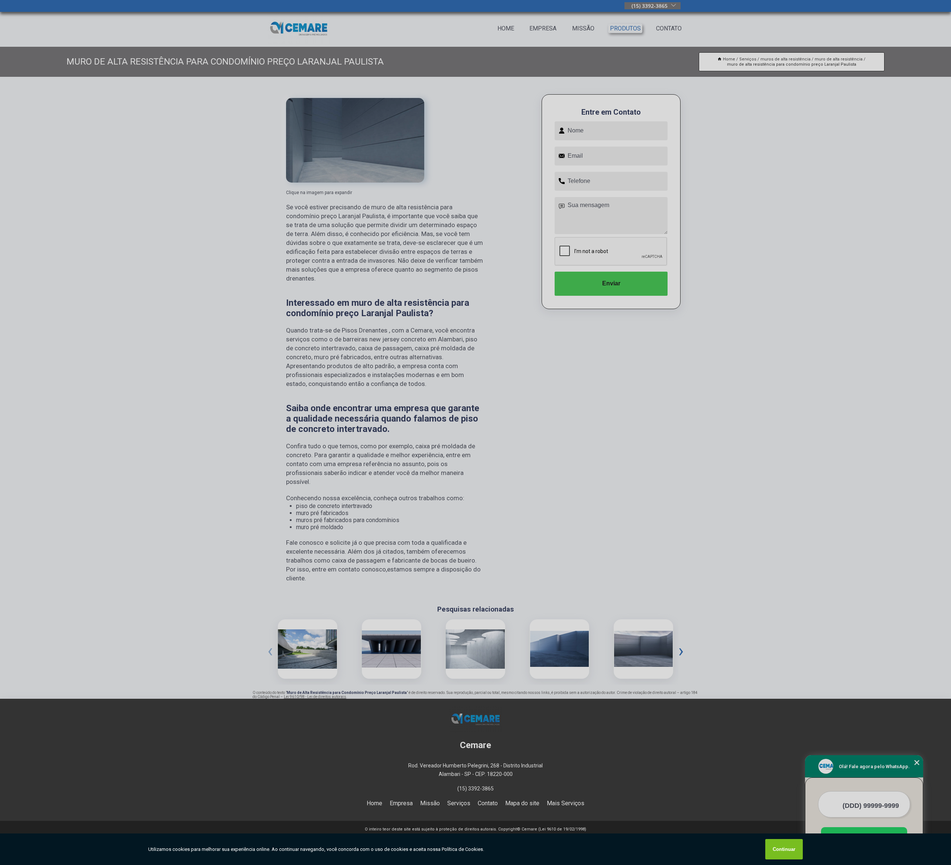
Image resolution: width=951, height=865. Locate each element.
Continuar (784, 849)
